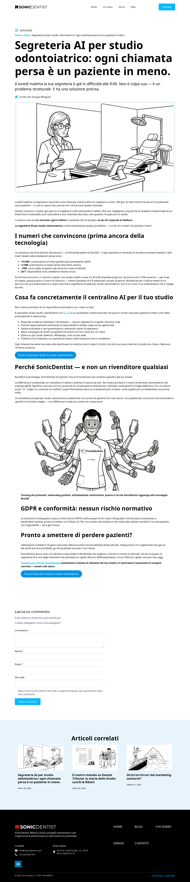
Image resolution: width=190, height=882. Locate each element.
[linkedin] (18, 864)
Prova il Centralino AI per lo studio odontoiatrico (45, 355)
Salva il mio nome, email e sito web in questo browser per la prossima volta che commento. (60, 692)
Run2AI (66, 312)
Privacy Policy (157, 875)
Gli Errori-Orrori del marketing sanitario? (149, 776)
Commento (22, 630)
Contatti (142, 843)
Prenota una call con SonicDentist (40, 563)
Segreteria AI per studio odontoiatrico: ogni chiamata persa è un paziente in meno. (39, 778)
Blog (133, 6)
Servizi (121, 6)
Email (19, 664)
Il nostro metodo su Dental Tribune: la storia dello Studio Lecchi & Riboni (94, 778)
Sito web (19, 677)
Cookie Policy (169, 875)
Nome (19, 651)
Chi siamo (108, 6)
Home (94, 6)
